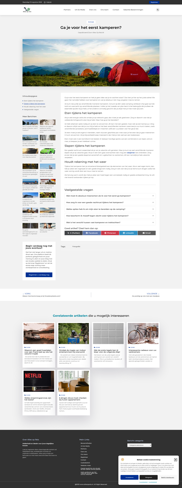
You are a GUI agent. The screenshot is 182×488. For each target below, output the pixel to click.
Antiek (91, 22)
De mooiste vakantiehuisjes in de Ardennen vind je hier (46, 143)
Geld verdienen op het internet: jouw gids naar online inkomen (89, 473)
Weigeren (148, 477)
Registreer (84, 457)
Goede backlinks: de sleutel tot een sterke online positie (90, 469)
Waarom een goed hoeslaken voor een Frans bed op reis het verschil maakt (38, 352)
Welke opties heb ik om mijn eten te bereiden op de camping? (110, 209)
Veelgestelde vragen (31, 110)
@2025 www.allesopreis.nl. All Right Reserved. (91, 484)
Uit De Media (80, 10)
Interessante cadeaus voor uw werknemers (142, 351)
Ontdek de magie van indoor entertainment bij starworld (72, 351)
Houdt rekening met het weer (35, 107)
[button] (176, 460)
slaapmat (131, 153)
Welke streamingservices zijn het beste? (37, 399)
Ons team (104, 10)
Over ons (92, 10)
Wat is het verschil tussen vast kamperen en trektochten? (110, 222)
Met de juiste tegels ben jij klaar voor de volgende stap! (107, 351)
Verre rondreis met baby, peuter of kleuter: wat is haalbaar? (30, 128)
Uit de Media (85, 446)
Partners (67, 10)
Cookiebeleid (143, 482)
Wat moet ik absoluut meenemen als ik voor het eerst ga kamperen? (110, 196)
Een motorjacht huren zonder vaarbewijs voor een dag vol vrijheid (30, 143)
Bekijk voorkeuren (167, 477)
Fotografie (76, 246)
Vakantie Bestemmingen (133, 10)
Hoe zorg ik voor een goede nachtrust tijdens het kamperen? (110, 202)
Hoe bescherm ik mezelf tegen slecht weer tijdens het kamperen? (110, 216)
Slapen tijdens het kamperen (34, 104)
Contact (116, 10)
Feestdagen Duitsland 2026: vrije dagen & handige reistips (47, 187)
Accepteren (130, 477)
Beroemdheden (86, 443)
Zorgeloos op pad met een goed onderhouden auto (47, 201)
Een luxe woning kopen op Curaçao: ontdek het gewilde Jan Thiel (30, 187)
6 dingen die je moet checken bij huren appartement (73, 399)
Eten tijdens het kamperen (33, 101)
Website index (86, 465)
